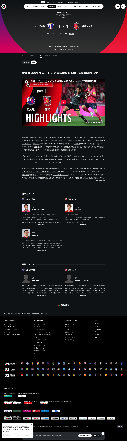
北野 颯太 (83, 169)
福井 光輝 (67, 147)
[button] (117, 6)
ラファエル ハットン (51, 162)
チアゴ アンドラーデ (29, 162)
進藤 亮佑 (77, 144)
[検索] (123, 6)
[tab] (24, 55)
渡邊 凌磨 (71, 34)
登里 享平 (37, 147)
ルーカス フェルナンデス (42, 172)
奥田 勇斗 (36, 144)
